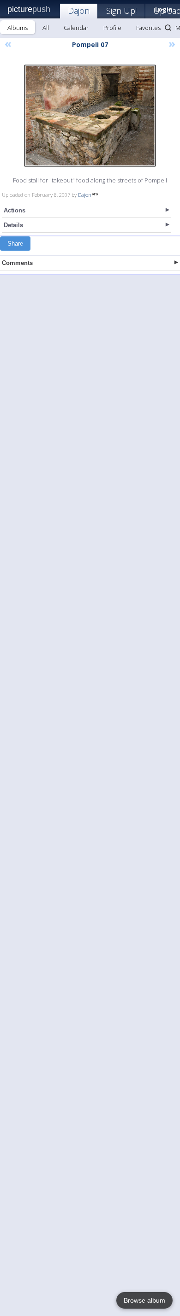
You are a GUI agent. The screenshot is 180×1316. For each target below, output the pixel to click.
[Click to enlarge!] (90, 116)
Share (15, 243)
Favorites (148, 28)
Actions (14, 210)
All (45, 28)
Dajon (79, 10)
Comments (17, 262)
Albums (17, 28)
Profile (112, 28)
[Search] (168, 27)
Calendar (76, 28)
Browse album (144, 1300)
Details (13, 225)
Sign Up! (121, 10)
